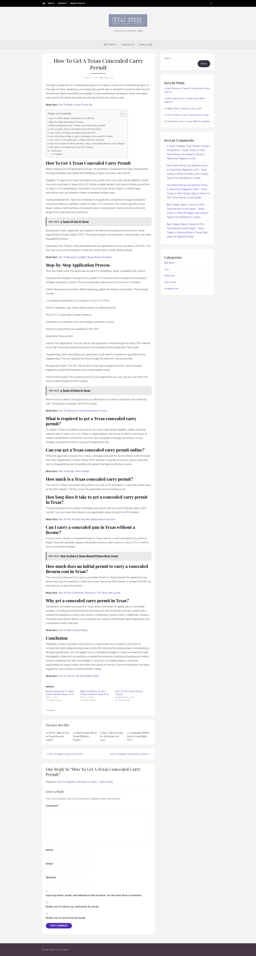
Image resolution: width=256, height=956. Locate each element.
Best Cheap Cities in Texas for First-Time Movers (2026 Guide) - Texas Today (186, 208)
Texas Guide (145, 45)
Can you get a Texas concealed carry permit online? (75, 129)
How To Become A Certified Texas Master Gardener (85, 257)
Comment (52, 805)
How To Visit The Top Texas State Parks (78, 676)
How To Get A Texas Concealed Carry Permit (71, 118)
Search (167, 58)
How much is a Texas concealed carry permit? (72, 132)
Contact (62, 3)
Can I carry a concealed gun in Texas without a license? (76, 140)
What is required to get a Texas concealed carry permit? (77, 125)
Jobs (166, 269)
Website (51, 877)
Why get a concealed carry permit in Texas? (71, 147)
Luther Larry (108, 77)
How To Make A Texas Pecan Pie (75, 104)
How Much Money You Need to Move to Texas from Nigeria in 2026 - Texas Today (187, 169)
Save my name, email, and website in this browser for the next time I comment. (94, 895)
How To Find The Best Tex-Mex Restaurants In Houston (86, 519)
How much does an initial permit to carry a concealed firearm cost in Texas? (87, 143)
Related (58, 154)
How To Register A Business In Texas (129, 754)
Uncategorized (171, 288)
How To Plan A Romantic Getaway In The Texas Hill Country (89, 592)
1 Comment (50, 710)
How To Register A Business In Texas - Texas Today (85, 781)
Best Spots (110, 45)
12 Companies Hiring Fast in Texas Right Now (138, 736)
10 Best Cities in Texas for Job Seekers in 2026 (111, 736)
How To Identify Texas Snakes (73, 471)
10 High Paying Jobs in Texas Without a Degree (85, 736)
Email (50, 863)
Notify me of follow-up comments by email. (72, 906)
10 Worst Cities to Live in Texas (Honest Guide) (57, 736)
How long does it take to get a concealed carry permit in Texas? (81, 136)
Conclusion (56, 150)
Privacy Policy (77, 3)
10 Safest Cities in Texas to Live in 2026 (182, 108)
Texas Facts (127, 45)
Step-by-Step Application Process (66, 122)
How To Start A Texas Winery (73, 630)
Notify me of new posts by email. (66, 917)
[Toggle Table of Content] (121, 114)
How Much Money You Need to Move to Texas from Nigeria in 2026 (186, 154)
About (51, 3)
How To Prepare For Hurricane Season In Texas (82, 410)
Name (50, 850)
